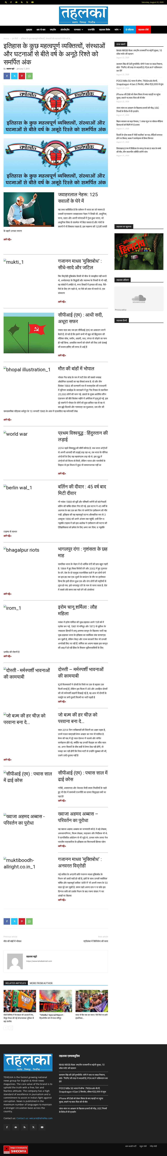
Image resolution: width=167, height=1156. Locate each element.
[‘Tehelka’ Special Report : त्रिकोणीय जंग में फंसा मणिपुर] (55, 1001)
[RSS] (21, 2)
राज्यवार (77, 29)
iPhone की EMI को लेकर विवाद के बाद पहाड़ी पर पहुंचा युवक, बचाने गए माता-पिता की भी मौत (138, 96)
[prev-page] (6, 1028)
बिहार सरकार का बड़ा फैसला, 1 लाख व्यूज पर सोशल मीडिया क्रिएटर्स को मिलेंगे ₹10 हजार (139, 123)
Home (6, 38)
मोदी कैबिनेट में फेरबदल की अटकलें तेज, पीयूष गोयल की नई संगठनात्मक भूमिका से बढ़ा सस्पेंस (19, 1018)
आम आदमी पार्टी (130, 1146)
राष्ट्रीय (53, 29)
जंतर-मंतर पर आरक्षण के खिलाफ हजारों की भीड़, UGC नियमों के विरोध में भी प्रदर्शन (137, 110)
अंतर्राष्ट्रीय (65, 29)
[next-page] (11, 1028)
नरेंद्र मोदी (153, 1146)
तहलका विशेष (104, 29)
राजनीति (91, 29)
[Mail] (16, 2)
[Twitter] (27, 2)
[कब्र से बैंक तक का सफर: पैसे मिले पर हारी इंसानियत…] (92, 1001)
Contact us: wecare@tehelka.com (34, 1118)
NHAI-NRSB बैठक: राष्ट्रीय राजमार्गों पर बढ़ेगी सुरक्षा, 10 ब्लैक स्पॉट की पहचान (139, 52)
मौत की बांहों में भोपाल (76, 368)
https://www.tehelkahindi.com (39, 961)
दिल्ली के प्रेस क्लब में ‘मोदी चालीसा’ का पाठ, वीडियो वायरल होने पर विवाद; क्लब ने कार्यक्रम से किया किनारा (139, 137)
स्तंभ (116, 29)
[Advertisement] (138, 193)
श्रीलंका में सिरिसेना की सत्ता (96, 941)
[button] (6, 2)
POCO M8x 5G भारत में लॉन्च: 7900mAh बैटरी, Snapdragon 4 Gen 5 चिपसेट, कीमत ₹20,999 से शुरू (139, 83)
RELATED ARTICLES (16, 983)
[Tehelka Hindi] (83, 15)
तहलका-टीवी (143, 29)
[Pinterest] (22, 76)
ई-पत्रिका (130, 29)
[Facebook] (10, 2)
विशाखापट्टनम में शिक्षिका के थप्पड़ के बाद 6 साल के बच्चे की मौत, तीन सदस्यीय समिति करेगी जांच (138, 150)
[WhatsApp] (29, 76)
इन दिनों (15, 38)
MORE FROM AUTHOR (41, 983)
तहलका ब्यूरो (10, 68)
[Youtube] (32, 2)
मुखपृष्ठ (29, 29)
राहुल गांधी (143, 1146)
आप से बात (41, 29)
